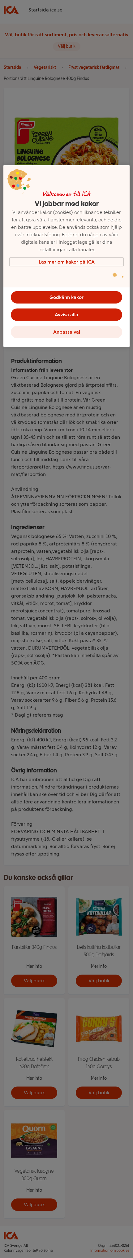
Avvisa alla (66, 314)
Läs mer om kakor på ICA (67, 261)
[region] (66, 256)
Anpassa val (66, 332)
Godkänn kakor (66, 297)
